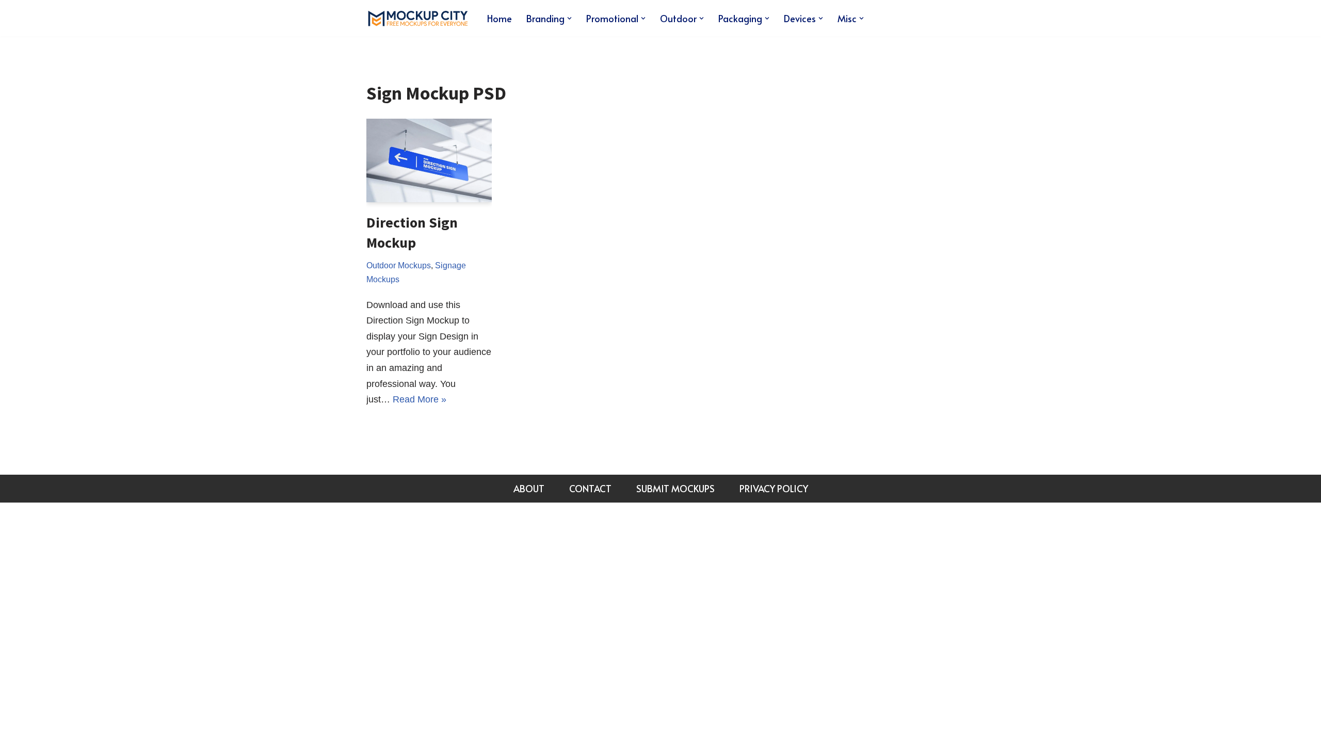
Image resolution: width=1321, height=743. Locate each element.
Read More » (419, 399)
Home (499, 18)
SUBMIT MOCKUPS (675, 488)
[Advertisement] (879, 222)
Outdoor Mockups (398, 265)
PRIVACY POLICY (773, 488)
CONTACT (590, 488)
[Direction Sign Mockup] (429, 160)
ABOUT (528, 488)
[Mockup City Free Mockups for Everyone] (418, 18)
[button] (569, 18)
